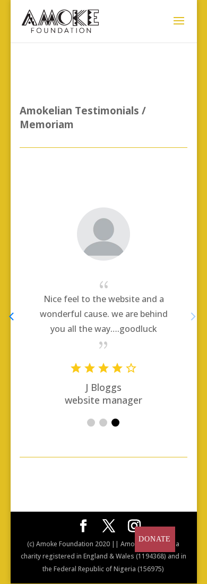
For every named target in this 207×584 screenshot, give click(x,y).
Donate (155, 539)
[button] (91, 423)
